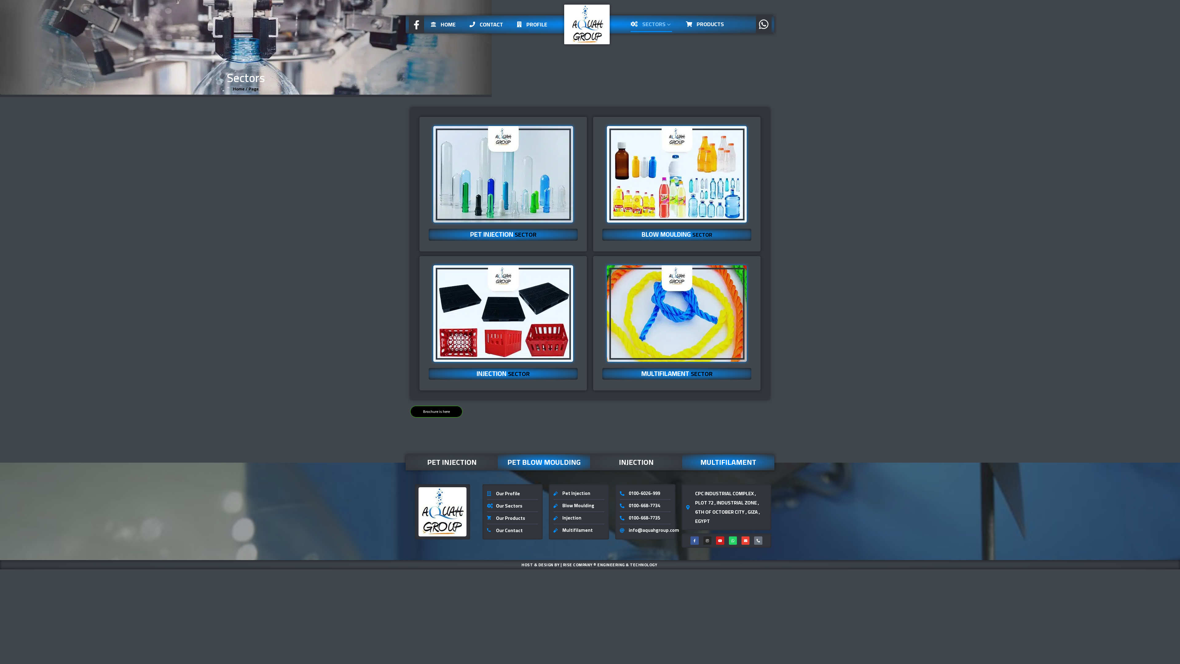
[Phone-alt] (758, 540)
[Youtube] (720, 540)
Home (448, 24)
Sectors (654, 24)
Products (710, 24)
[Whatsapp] (733, 540)
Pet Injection (452, 462)
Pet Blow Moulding (544, 462)
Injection (636, 462)
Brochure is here (436, 411)
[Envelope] (745, 540)
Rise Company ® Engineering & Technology (610, 564)
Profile (536, 24)
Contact (491, 24)
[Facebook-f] (694, 540)
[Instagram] (707, 540)
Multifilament (728, 462)
